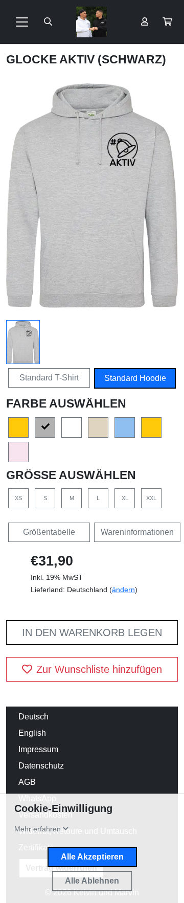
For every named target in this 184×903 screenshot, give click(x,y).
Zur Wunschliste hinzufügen (99, 669)
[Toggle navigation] (22, 22)
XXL (151, 498)
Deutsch (33, 716)
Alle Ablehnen (92, 880)
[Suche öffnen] (48, 22)
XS (18, 498)
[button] (167, 22)
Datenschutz (41, 765)
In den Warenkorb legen (92, 632)
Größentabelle (49, 532)
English (32, 733)
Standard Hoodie (135, 378)
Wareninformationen (137, 532)
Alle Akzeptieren (92, 856)
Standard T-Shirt (49, 377)
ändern (123, 589)
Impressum (38, 749)
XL (125, 498)
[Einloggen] (144, 22)
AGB (27, 782)
